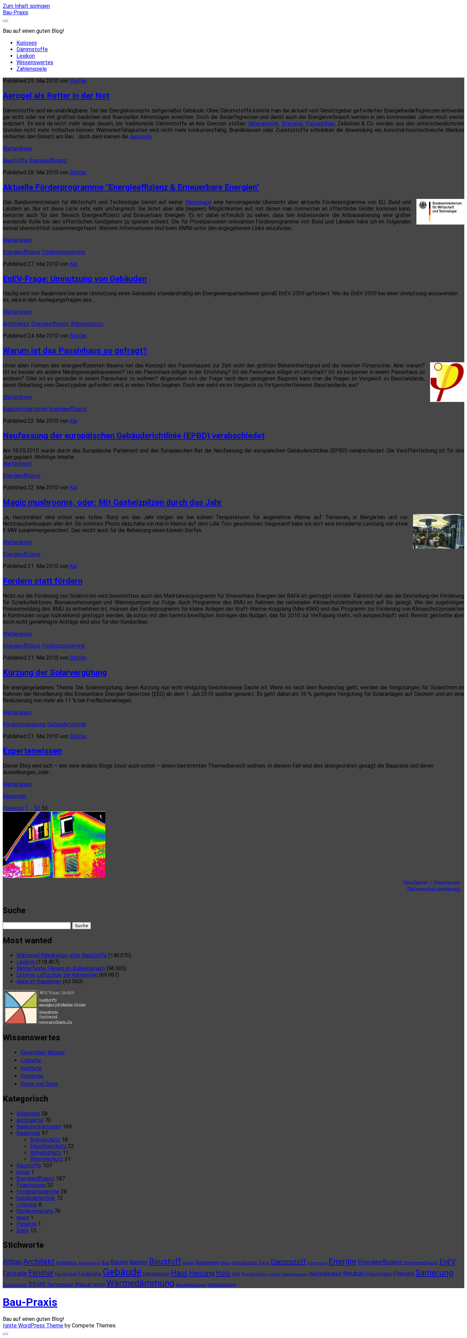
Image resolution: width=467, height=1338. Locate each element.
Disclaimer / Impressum (433, 882)
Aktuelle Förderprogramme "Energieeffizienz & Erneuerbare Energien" (131, 187)
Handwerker (156, 1274)
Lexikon (25, 56)
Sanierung (434, 1273)
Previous (13, 808)
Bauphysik (28, 1133)
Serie (22, 1230)
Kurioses (26, 43)
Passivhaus (379, 1273)
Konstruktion (254, 1273)
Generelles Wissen (43, 1052)
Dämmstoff (288, 1262)
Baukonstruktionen (25, 409)
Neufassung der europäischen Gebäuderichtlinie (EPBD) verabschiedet (134, 436)
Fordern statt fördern (42, 581)
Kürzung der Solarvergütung (55, 672)
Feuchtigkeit (66, 1274)
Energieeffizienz (48, 160)
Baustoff (165, 1261)
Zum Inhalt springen (26, 6)
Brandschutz (45, 1139)
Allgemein (14, 796)
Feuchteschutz (48, 1146)
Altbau (12, 1262)
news (22, 1217)
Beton (226, 1263)
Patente (26, 1224)
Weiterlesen (17, 148)
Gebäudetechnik (66, 724)
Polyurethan (319, 123)
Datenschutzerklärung (435, 889)
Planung (403, 1273)
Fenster (40, 1273)
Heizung (201, 1273)
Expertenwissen (32, 751)
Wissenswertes (34, 62)
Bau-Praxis (15, 12)
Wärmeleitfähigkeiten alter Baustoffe (61, 955)
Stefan (78, 81)
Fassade (15, 1273)
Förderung (89, 1274)
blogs (23, 1172)
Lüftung (274, 1274)
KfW (236, 1273)
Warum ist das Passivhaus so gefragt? (75, 350)
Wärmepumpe (222, 1284)
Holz (223, 1273)
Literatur (31, 1060)
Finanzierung (31, 1185)
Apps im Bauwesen (39, 981)
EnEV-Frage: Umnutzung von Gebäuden (75, 279)
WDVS (99, 1284)
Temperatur (60, 1284)
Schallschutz (45, 1152)
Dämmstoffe (32, 49)
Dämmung (317, 1262)
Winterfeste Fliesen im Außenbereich (60, 968)
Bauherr (139, 1262)
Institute (31, 1068)
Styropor (292, 123)
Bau (105, 1262)
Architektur (16, 324)
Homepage (198, 202)
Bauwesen (207, 1262)
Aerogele (141, 136)
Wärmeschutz (87, 324)
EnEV (447, 1262)
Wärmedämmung (140, 1283)
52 (37, 808)
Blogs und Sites (39, 1084)
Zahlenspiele (31, 69)
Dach (264, 1262)
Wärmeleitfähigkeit (191, 1285)
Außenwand (89, 1262)
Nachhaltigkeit (325, 1274)
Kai (73, 264)
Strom (36, 1283)
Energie (342, 1261)
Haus (179, 1273)
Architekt (38, 1261)
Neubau (354, 1273)
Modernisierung (34, 1211)
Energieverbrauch (421, 1262)
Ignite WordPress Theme (33, 1325)
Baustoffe (15, 160)
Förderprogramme (63, 252)
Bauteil (188, 1263)
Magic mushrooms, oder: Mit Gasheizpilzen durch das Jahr (112, 502)
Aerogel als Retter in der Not (56, 95)
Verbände (32, 1076)
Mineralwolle (263, 123)
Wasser (83, 1284)
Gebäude (122, 1272)
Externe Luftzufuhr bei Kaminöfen (57, 975)
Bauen (119, 1262)
